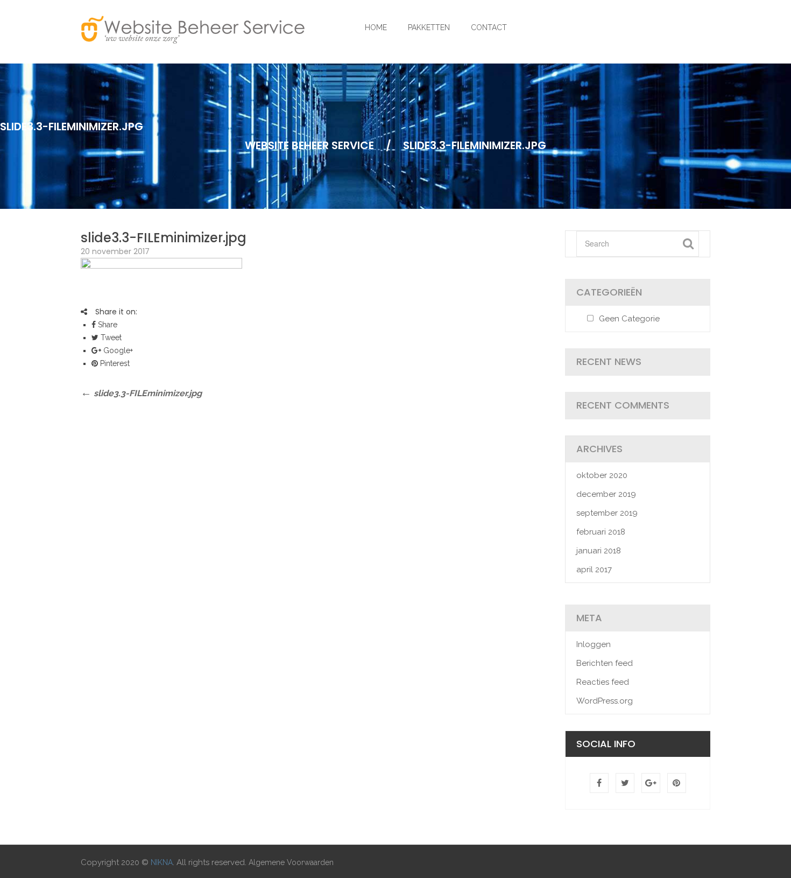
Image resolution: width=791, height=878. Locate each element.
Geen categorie (629, 319)
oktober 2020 (601, 475)
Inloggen (593, 644)
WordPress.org (604, 701)
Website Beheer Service (309, 145)
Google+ (117, 350)
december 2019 (606, 494)
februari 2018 (600, 532)
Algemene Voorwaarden (291, 862)
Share (106, 324)
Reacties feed (602, 682)
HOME (376, 27)
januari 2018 (598, 551)
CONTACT (489, 27)
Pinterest (114, 363)
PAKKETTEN (429, 27)
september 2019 (607, 513)
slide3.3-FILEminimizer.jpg (163, 238)
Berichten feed (604, 663)
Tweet (110, 337)
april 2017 (594, 569)
